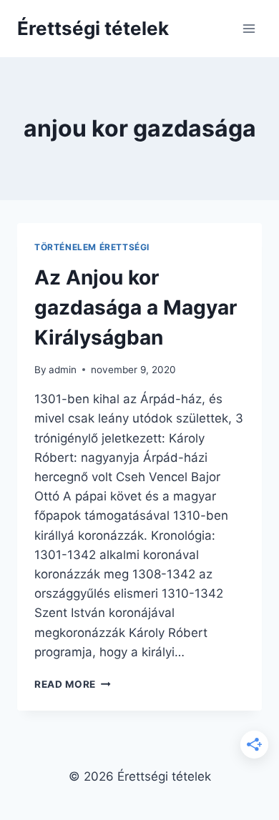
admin (63, 369)
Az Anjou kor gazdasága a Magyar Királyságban (135, 307)
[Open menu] (248, 28)
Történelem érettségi (92, 247)
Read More (72, 684)
